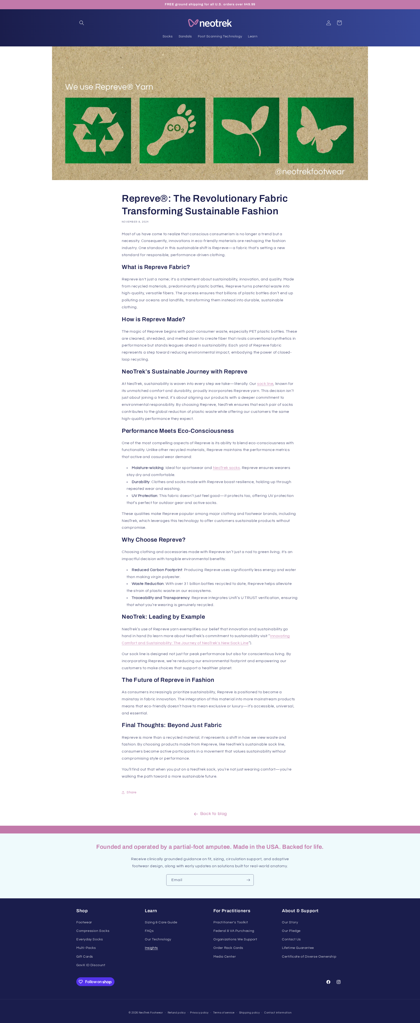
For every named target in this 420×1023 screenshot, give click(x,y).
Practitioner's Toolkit (230, 922)
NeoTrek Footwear (151, 1012)
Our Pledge (291, 931)
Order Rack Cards (228, 948)
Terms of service (224, 1012)
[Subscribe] (248, 880)
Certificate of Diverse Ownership (309, 956)
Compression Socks (92, 931)
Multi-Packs (86, 948)
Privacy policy (199, 1012)
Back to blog (213, 813)
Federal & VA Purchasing (233, 931)
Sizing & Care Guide (161, 922)
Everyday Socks (89, 939)
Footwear (84, 922)
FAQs (149, 931)
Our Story (290, 922)
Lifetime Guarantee (298, 948)
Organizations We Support (235, 939)
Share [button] (132, 792)
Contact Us (291, 939)
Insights (151, 948)
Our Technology (158, 939)
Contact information (277, 1012)
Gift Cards (84, 956)
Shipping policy (249, 1012)
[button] (81, 22)
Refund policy (177, 1012)
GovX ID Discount (90, 965)
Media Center (224, 956)
